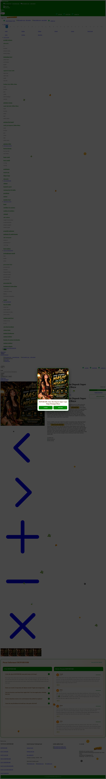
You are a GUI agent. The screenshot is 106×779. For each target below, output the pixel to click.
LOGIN (46, 407)
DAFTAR (60, 407)
